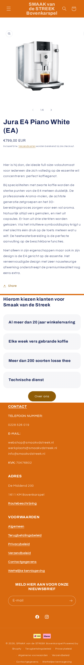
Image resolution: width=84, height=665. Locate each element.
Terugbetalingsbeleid (38, 649)
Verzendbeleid (61, 655)
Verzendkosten (27, 146)
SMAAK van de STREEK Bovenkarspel (39, 643)
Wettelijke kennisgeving (57, 662)
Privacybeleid (63, 649)
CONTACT (17, 407)
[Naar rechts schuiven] (51, 109)
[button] (8, 8)
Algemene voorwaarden (33, 655)
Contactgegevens (27, 662)
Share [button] (12, 285)
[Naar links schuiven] (32, 109)
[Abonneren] (71, 601)
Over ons (42, 396)
